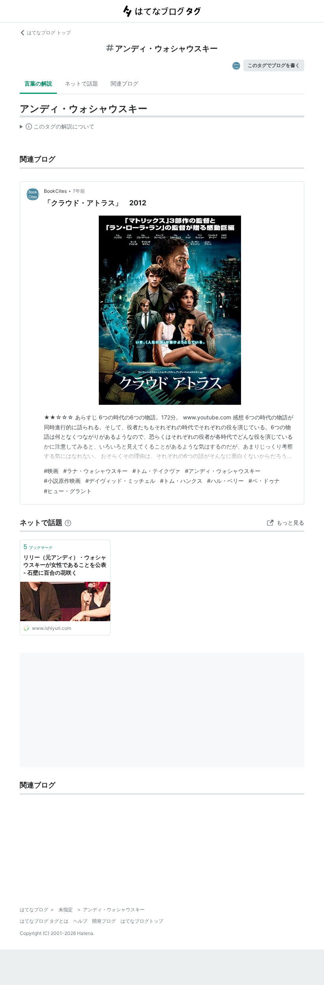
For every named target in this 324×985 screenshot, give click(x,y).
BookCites (55, 191)
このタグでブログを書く (274, 65)
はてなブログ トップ (49, 32)
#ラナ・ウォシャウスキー (95, 470)
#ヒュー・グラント (68, 491)
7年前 (79, 191)
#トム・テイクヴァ (156, 470)
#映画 (51, 470)
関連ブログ (124, 83)
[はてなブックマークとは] (68, 522)
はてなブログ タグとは (44, 921)
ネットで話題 (81, 83)
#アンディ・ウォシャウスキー (222, 470)
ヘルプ (80, 921)
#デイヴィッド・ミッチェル (120, 480)
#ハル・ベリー (225, 480)
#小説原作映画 (62, 480)
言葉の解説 (38, 83)
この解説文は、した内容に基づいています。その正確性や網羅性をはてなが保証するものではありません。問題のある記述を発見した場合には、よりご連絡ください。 (57, 128)
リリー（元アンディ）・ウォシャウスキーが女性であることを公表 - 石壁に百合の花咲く (64, 565)
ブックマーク (38, 547)
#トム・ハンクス (181, 480)
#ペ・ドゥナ (264, 480)
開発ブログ (104, 921)
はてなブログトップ (142, 921)
